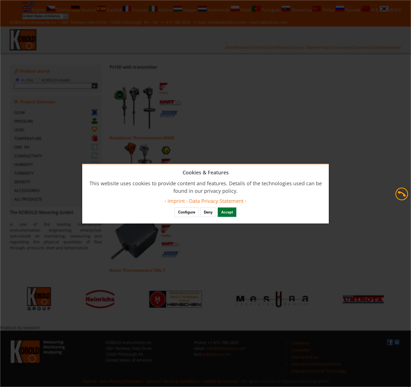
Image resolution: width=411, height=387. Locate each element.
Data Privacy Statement (121, 381)
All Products (28, 199)
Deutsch (88, 10)
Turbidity (24, 173)
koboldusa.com (273, 22)
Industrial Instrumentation (316, 364)
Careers (359, 47)
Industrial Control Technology (319, 371)
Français (140, 10)
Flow (19, 112)
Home (230, 47)
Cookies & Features (220, 381)
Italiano (165, 10)
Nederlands (219, 10)
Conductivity (28, 155)
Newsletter (391, 47)
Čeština (63, 10)
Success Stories (304, 47)
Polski (245, 10)
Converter (300, 350)
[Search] (95, 86)
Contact (374, 47)
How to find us (304, 357)
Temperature (28, 138)
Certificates (279, 47)
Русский (353, 10)
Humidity (23, 164)
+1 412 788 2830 (176, 22)
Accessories (27, 190)
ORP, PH (21, 147)
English (39, 10)
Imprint (89, 381)
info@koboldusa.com (227, 22)
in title (27, 80)
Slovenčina (301, 10)
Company (300, 343)
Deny (208, 212)
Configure (186, 212)
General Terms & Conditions (173, 381)
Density (22, 181)
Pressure (23, 121)
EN (25, 3)
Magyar (190, 10)
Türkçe (328, 10)
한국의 (394, 10)
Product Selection (252, 47)
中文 (375, 10)
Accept (227, 212)
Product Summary (335, 47)
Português (271, 10)
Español (114, 10)
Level (19, 129)
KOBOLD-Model (55, 80)
